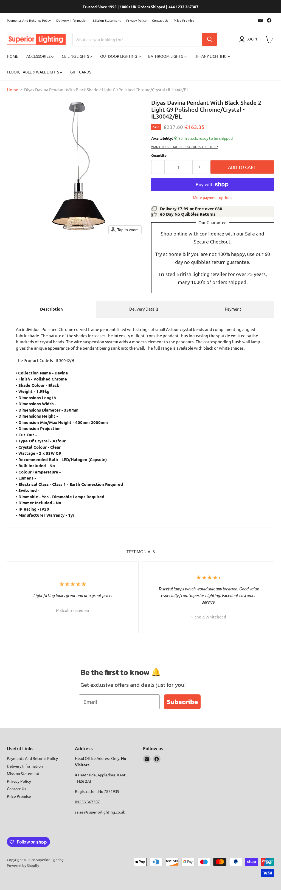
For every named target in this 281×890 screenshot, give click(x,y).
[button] (249, 39)
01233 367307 (87, 801)
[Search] (209, 39)
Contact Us (160, 20)
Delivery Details (144, 308)
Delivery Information (72, 20)
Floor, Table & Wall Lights (33, 71)
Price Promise (184, 20)
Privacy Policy (136, 20)
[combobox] (137, 39)
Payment (233, 308)
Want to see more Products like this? (184, 146)
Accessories (38, 56)
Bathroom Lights (166, 56)
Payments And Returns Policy (29, 20)
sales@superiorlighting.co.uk (100, 811)
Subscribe (182, 701)
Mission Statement (107, 20)
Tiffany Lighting (210, 56)
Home (12, 56)
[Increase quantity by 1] (199, 167)
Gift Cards (80, 71)
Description (51, 309)
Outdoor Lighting (119, 56)
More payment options (212, 197)
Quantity (159, 155)
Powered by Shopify (23, 865)
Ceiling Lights (76, 56)
